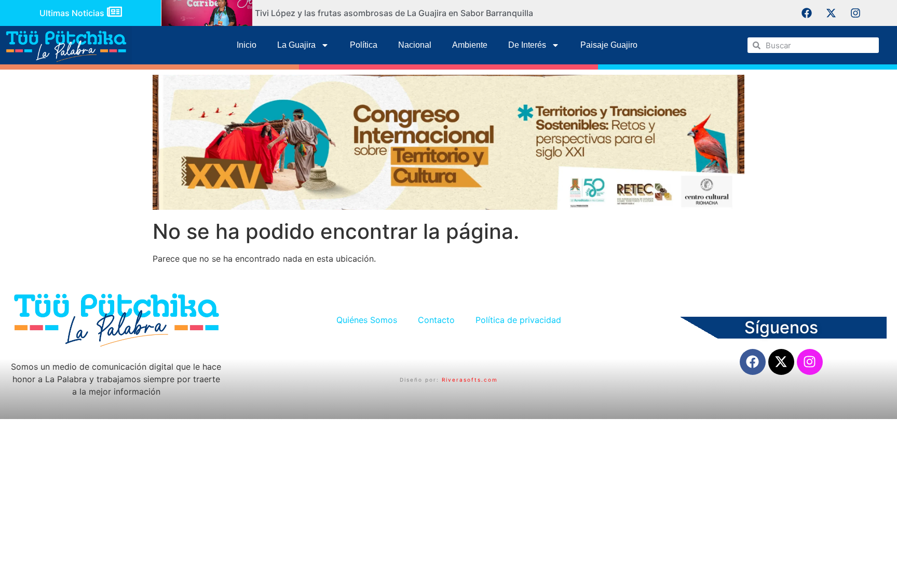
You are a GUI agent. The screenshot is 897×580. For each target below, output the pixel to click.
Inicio (246, 45)
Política (363, 45)
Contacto (436, 320)
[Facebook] (806, 13)
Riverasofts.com (470, 379)
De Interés (527, 45)
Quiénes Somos (366, 320)
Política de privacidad (518, 320)
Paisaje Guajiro (608, 45)
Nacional (414, 45)
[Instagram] (855, 13)
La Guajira (296, 45)
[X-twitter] (831, 13)
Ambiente (469, 45)
